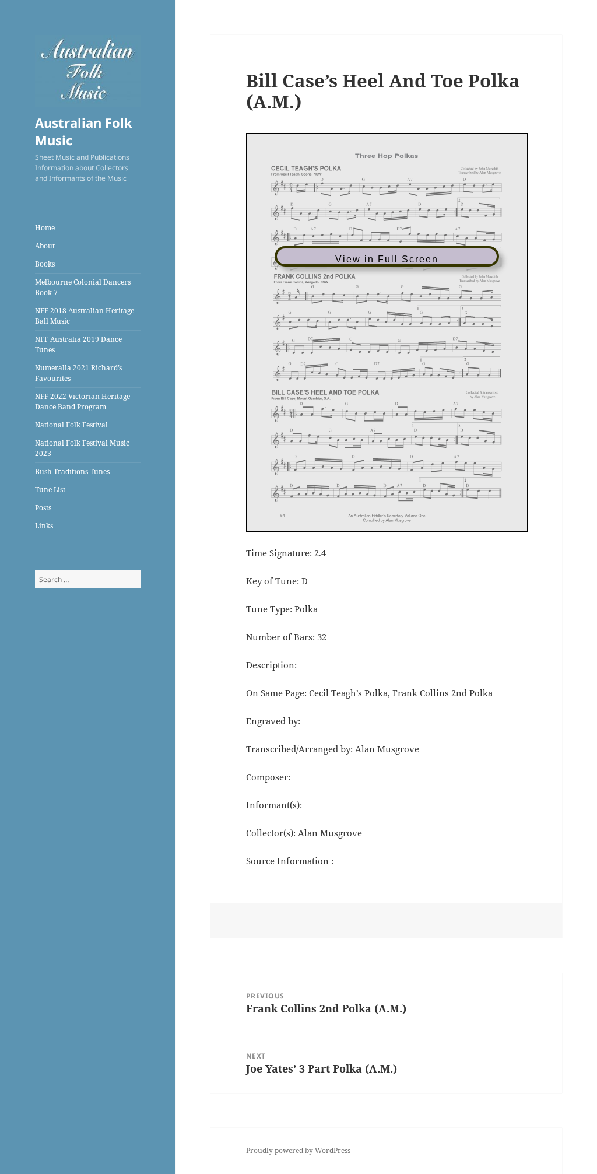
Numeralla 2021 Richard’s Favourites (78, 373)
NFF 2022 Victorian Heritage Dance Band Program (82, 401)
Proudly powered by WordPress (298, 1150)
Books (45, 264)
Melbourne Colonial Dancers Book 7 (83, 287)
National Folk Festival (71, 425)
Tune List (50, 490)
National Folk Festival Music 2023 (82, 448)
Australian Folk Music (83, 131)
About (45, 246)
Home (45, 228)
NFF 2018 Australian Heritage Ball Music (84, 316)
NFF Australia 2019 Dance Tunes (78, 344)
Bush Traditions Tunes (72, 471)
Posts (43, 508)
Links (44, 526)
